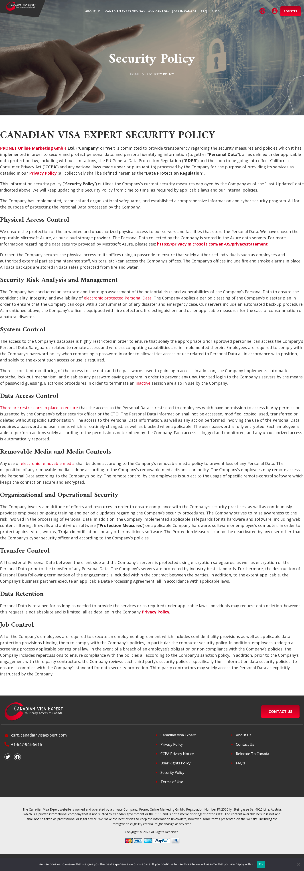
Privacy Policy (171, 744)
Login (275, 11)
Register (290, 11)
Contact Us (245, 744)
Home (135, 74)
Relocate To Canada (252, 753)
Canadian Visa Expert (178, 735)
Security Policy (172, 772)
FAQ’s (240, 763)
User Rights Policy (175, 763)
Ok (261, 864)
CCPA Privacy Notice (177, 753)
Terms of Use (171, 781)
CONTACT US (280, 711)
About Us (243, 735)
